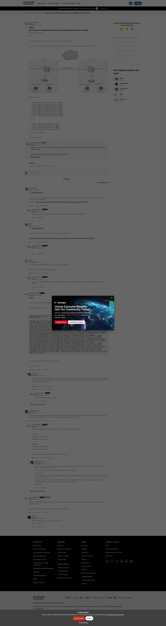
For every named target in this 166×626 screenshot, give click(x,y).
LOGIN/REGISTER (61, 322)
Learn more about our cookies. (115, 614)
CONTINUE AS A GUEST (76, 322)
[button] (83, 622)
